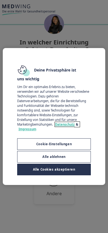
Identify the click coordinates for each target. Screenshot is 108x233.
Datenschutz (65, 124)
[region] (54, 116)
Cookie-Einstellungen (54, 144)
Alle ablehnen (53, 157)
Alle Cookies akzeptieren (54, 169)
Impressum (27, 129)
